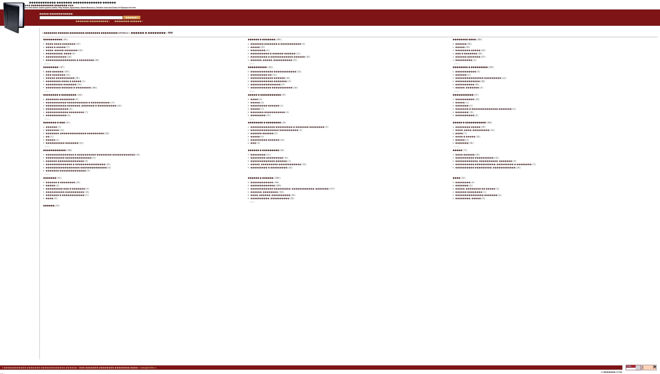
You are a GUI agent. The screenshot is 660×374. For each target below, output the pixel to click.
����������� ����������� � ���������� (78, 102)
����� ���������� (60, 78)
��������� (463, 60)
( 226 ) (467, 39)
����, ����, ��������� (472, 130)
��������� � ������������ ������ (277, 57)
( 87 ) (267, 95)
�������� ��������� (266, 158)
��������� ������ (264, 106)
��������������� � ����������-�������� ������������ (90, 155)
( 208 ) (57, 150)
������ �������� (468, 192)
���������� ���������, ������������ (485, 168)
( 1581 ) (264, 178)
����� (255, 47)
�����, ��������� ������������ (275, 164)
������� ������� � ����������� (275, 44)
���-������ (54, 72)
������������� (467, 81)
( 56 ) (266, 150)
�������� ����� (467, 50)
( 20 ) (51, 206)
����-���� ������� (60, 44)
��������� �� (261, 75)
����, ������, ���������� (270, 195)
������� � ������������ (65, 195)
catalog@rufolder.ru (148, 368)
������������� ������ (268, 161)
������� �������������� (66, 171)
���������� (464, 84)
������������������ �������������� (76, 168)
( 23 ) (267, 122)
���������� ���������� (474, 158)
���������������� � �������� (70, 60)
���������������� (265, 84)
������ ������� (467, 57)
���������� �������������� (69, 158)
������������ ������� (268, 81)
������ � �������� (60, 182)
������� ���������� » (93, 21)
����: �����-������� (62, 50)
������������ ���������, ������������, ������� (289, 189)
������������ (57, 109)
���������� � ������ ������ (272, 53)
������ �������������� (65, 161)
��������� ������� (61, 84)
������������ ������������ (273, 72)
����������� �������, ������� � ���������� (81, 106)
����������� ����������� (271, 88)
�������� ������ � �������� (68, 88)
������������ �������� (65, 112)
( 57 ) (56, 122)
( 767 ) (53, 67)
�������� (258, 50)
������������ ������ (267, 78)
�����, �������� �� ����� (475, 189)
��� (52, 5)
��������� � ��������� (268, 168)
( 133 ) (62, 95)
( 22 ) (459, 178)
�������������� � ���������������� (75, 164)
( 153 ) (260, 67)
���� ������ (465, 155)
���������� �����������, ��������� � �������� (493, 164)
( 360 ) (264, 39)
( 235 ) (473, 67)
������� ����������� (267, 112)
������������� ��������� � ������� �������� (287, 127)
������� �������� (60, 99)
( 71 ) (460, 150)
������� (462, 106)
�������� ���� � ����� (63, 81)
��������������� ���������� (274, 130)
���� (254, 99)
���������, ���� (58, 53)
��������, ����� (468, 198)
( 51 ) (52, 178)
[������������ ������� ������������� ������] (12, 25)
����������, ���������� (269, 198)
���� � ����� (56, 47)
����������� (56, 57)
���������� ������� (62, 143)
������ (461, 44)
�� (48, 137)
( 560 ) (472, 122)
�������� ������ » (128, 21)
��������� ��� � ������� (65, 189)
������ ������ (262, 133)
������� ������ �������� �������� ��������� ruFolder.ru (86, 33)
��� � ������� (466, 53)
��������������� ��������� (478, 78)
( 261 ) (55, 39)
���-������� (55, 75)
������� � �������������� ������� (483, 109)
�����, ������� (467, 88)
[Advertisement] (16, 82)
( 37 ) (465, 95)
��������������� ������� (476, 195)
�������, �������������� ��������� (75, 133)
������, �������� (264, 192)
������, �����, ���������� (271, 60)
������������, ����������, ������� (483, 161)
